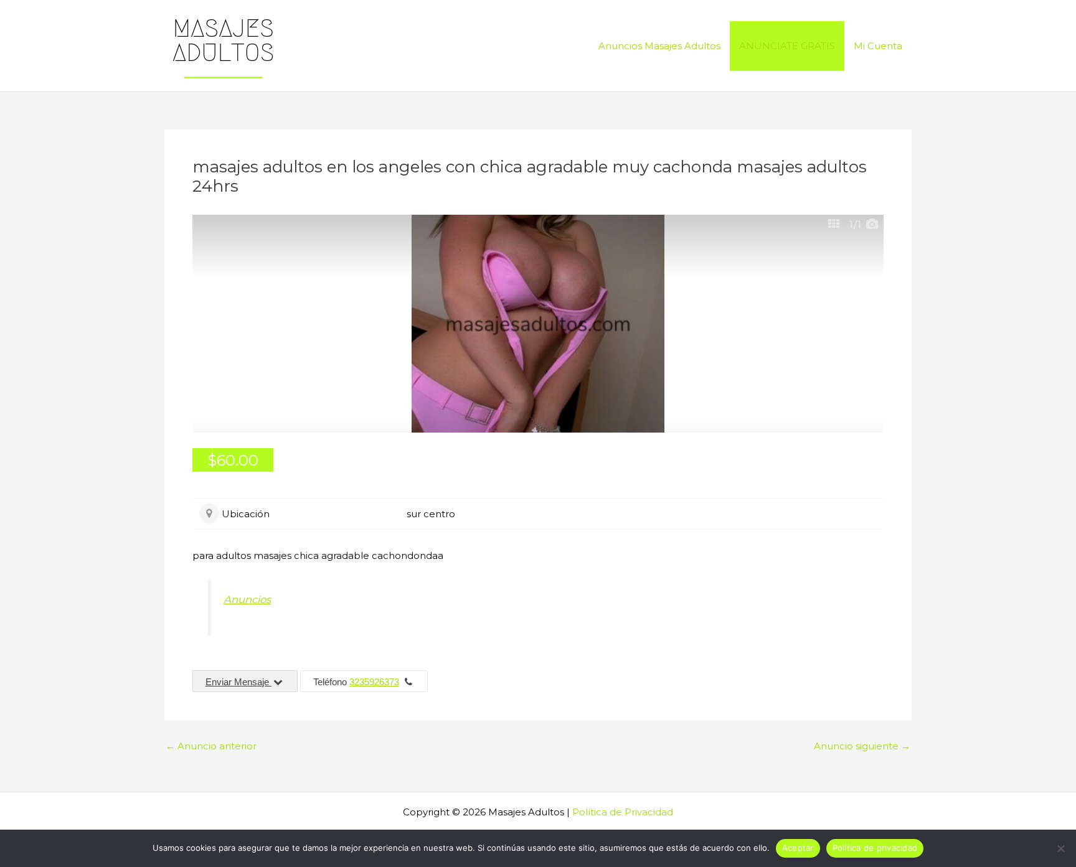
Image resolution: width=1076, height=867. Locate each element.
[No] (1060, 848)
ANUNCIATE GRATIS (787, 46)
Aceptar (798, 848)
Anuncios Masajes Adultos (659, 46)
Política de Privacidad (622, 812)
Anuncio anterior (211, 746)
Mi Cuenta (878, 46)
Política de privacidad (875, 848)
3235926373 (374, 682)
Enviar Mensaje (238, 682)
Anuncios (247, 599)
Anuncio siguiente (862, 746)
